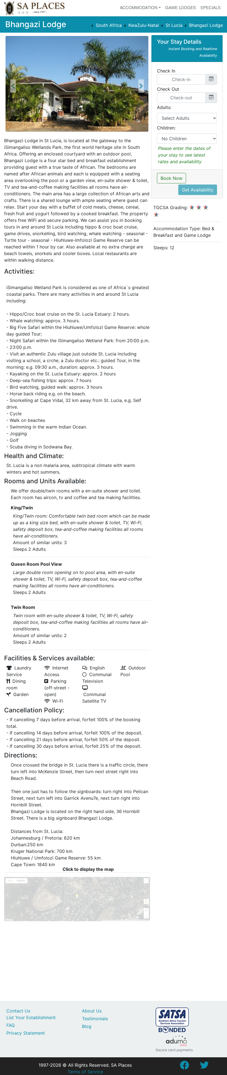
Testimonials (95, 1018)
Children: (166, 128)
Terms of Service (85, 1071)
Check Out (168, 89)
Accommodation (139, 7)
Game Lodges (180, 7)
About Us (92, 1011)
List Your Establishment (31, 1017)
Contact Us (18, 1011)
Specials (210, 7)
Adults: (164, 107)
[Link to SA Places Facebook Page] (184, 1066)
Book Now (171, 178)
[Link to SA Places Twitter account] (204, 1066)
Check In (166, 71)
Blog (86, 1026)
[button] (13, 86)
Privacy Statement (25, 1033)
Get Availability (197, 190)
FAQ (10, 1025)
